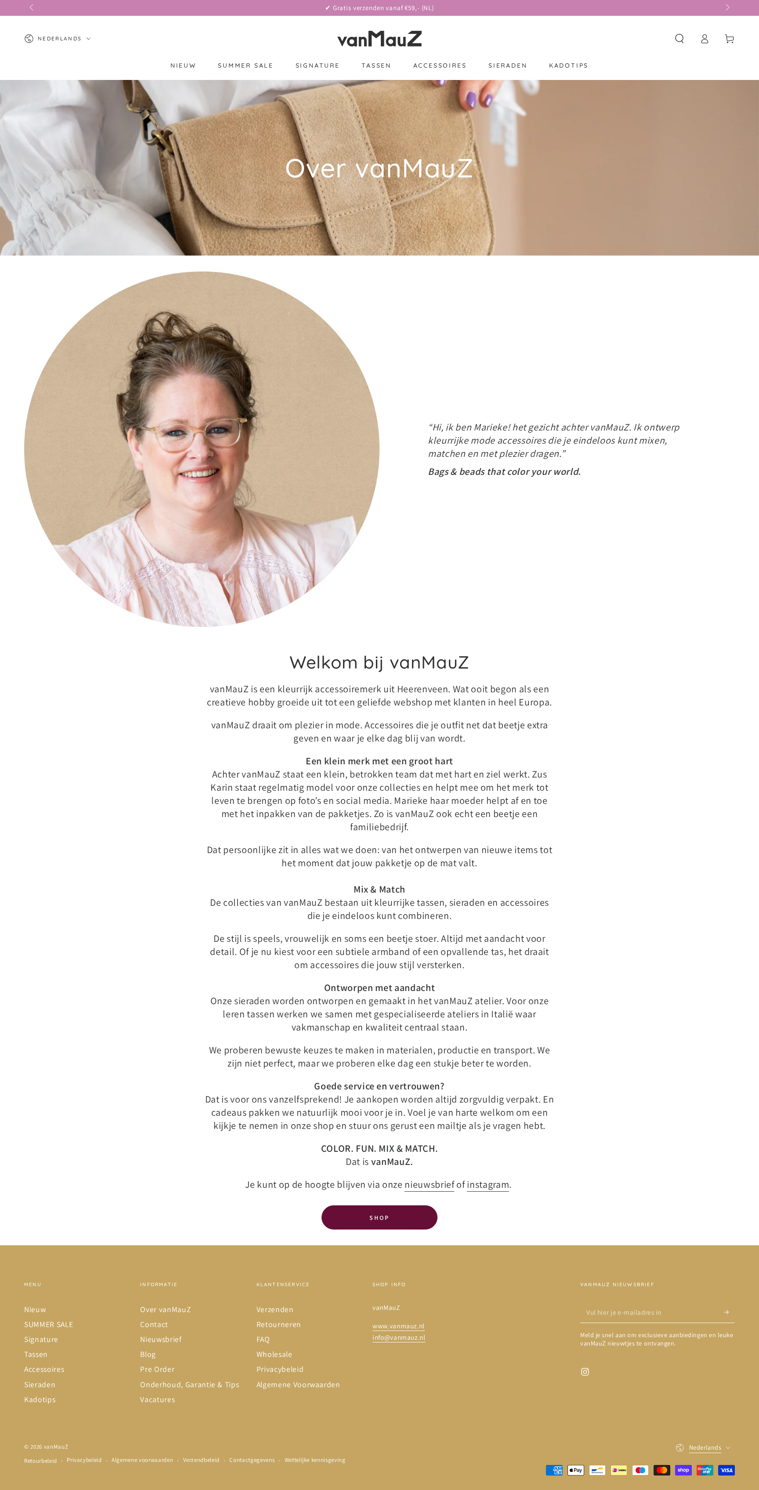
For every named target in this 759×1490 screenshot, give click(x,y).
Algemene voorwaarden (142, 1460)
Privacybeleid (280, 1369)
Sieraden (39, 1384)
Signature (41, 1339)
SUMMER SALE (48, 1324)
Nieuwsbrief (160, 1339)
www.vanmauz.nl (398, 1325)
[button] (679, 38)
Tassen (36, 1354)
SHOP (379, 1218)
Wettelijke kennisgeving (315, 1460)
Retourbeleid (40, 1461)
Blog (148, 1354)
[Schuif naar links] (32, 8)
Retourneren (279, 1324)
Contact (154, 1324)
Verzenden (275, 1309)
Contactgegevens (252, 1460)
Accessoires (44, 1369)
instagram (488, 1184)
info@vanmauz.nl (399, 1337)
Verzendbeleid (201, 1460)
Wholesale (275, 1354)
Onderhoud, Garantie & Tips (189, 1384)
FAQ (263, 1339)
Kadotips (39, 1399)
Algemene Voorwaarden (298, 1384)
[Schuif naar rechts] (727, 8)
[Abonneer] (729, 1312)
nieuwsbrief (429, 1184)
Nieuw (35, 1309)
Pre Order (157, 1369)
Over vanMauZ (165, 1309)
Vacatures (157, 1399)
